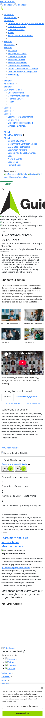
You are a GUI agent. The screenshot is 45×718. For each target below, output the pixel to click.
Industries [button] (7, 673)
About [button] (5, 680)
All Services (9, 44)
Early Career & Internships (20, 116)
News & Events (15, 159)
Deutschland (13, 174)
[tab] (8, 397)
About (7, 137)
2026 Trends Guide (13, 89)
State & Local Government (20, 35)
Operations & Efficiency (19, 65)
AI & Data (12, 50)
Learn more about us (15, 538)
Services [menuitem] (8, 41)
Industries (9, 20)
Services (8, 47)
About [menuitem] (7, 131)
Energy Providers (16, 92)
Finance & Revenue (17, 56)
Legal (10, 156)
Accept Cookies (22, 713)
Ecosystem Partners (17, 149)
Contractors (13, 119)
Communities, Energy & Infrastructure (26, 23)
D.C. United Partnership (19, 146)
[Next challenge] (21, 469)
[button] (22, 188)
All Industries (10, 17)
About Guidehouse (13, 134)
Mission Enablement (17, 62)
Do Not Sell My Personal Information (22, 706)
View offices (23, 177)
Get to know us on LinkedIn (15, 464)
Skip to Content (7, 1)
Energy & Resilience (17, 53)
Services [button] (6, 676)
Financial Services (16, 29)
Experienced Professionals (20, 122)
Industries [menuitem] (9, 14)
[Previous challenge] (8, 469)
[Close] (42, 688)
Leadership (13, 162)
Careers (7, 110)
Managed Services (16, 59)
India (25, 174)
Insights (8, 86)
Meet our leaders (13, 546)
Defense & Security (17, 26)
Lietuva (34, 174)
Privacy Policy (14, 165)
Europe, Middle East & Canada (22, 152)
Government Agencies (18, 95)
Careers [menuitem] (7, 107)
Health (11, 32)
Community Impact (17, 140)
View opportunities (11, 447)
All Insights (9, 83)
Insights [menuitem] (8, 80)
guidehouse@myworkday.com (16, 567)
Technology (13, 74)
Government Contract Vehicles (22, 143)
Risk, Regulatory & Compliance (22, 71)
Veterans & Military (17, 125)
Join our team (10, 542)
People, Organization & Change (23, 68)
